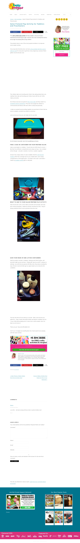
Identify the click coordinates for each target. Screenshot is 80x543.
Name (12, 440)
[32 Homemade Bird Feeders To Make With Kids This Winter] (59, 517)
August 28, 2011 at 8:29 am (14, 407)
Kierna (11, 405)
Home (11, 19)
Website (12, 449)
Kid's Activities (18, 19)
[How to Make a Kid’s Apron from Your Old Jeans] (68, 517)
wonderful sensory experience (17, 103)
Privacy (8, 512)
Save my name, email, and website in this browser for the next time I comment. (27, 457)
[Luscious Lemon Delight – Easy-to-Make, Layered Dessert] (49, 501)
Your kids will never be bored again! (29, 349)
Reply (11, 412)
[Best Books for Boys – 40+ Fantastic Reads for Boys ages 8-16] (49, 517)
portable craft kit (19, 160)
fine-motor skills (31, 101)
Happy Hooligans (16, 6)
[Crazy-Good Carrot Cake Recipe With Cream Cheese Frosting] (68, 501)
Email (12, 445)
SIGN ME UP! (61, 54)
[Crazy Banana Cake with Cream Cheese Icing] (59, 501)
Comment (13, 427)
